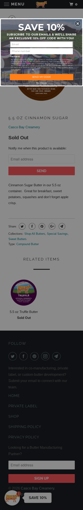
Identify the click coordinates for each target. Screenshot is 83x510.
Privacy (37, 69)
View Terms (26, 69)
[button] (77, 23)
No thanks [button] (41, 82)
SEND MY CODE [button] (41, 76)
